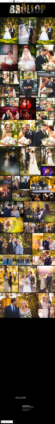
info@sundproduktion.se (28, 406)
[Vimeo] (10, 1)
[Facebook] (12, 1)
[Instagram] (9, 1)
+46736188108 (26, 405)
